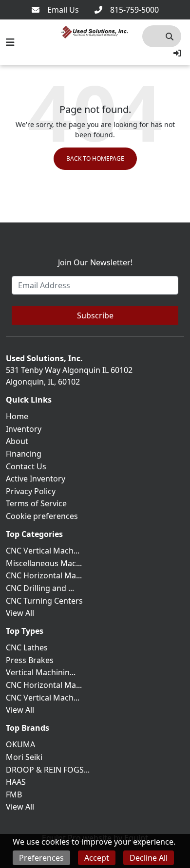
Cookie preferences (42, 516)
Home (17, 416)
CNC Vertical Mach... (42, 550)
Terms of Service (36, 503)
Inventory (23, 429)
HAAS (16, 781)
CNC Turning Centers (44, 600)
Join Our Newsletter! (95, 262)
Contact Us (26, 466)
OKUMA (20, 744)
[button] (177, 53)
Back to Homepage (95, 158)
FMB (14, 794)
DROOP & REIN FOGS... (48, 769)
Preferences (41, 857)
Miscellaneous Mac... (44, 563)
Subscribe (95, 315)
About (17, 441)
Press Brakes (30, 660)
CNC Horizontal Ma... (44, 575)
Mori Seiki (24, 757)
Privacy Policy (31, 491)
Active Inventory (35, 478)
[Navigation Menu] (10, 42)
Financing (23, 453)
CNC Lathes (27, 647)
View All (20, 613)
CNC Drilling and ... (40, 588)
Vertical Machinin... (41, 672)
